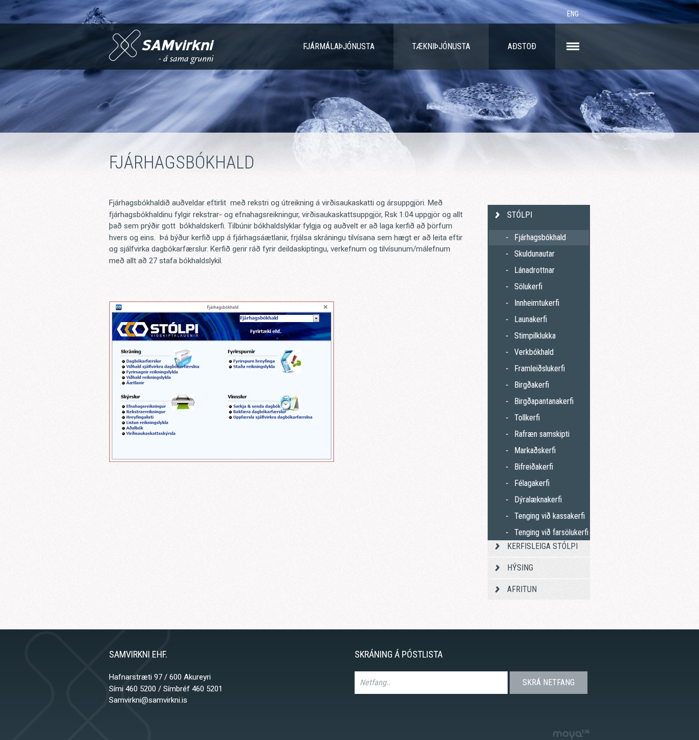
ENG (573, 13)
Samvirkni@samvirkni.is (148, 700)
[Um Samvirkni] (572, 47)
